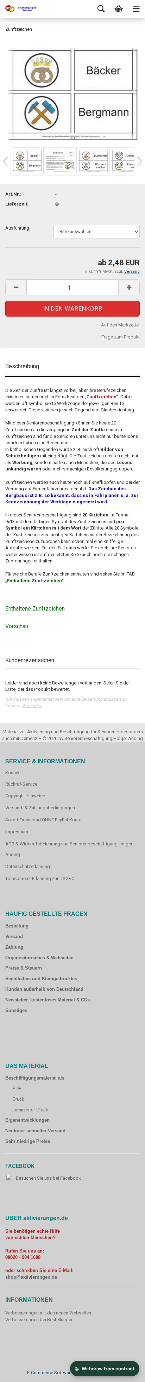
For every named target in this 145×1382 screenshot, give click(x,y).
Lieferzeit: (17, 204)
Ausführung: (17, 228)
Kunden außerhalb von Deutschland (44, 989)
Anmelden (32, 705)
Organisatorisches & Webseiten (39, 957)
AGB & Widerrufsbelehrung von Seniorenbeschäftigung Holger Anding (68, 849)
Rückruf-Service (21, 784)
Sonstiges (16, 1010)
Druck (18, 1099)
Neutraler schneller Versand (35, 1130)
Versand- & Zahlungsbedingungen (40, 807)
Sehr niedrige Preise (27, 1141)
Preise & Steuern (23, 968)
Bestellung (17, 926)
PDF (16, 1088)
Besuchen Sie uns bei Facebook (48, 1178)
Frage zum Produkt (120, 337)
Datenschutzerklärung (27, 866)
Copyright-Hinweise (25, 795)
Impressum (16, 831)
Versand (14, 936)
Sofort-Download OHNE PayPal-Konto (43, 819)
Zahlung (14, 947)
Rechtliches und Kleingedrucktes (41, 978)
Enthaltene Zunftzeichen (35, 608)
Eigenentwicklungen (27, 1120)
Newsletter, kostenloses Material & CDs (47, 999)
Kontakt (13, 772)
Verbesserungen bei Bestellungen (39, 1319)
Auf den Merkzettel (120, 325)
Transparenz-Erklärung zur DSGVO (40, 878)
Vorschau (16, 626)
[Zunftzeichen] (73, 91)
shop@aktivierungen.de (31, 1277)
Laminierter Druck (30, 1109)
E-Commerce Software (50, 1372)
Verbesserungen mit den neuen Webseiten (48, 1312)
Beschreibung (22, 366)
